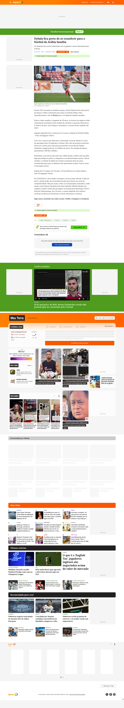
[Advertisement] (103, 585)
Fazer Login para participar (62, 244)
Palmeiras (10, 614)
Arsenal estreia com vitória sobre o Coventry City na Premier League (53, 584)
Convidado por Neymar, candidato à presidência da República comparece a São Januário (46, 618)
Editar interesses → (109, 326)
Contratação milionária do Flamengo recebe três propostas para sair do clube (80, 632)
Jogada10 (57, 220)
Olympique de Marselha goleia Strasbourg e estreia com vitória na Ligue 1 (25, 585)
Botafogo (21, 627)
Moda (45, 510)
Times (78, 32)
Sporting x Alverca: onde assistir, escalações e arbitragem (80, 584)
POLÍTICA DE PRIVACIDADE (77, 694)
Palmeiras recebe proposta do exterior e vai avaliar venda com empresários (75, 618)
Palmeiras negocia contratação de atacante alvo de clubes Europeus (20, 618)
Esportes (65, 220)
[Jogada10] (38, 205)
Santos (37, 614)
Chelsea (65, 552)
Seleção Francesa (23, 580)
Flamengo (75, 627)
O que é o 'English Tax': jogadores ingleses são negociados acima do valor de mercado (75, 562)
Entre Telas (74, 535)
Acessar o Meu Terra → (33, 318)
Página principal (18, 2)
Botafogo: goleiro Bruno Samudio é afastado (25, 630)
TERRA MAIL (85, 2)
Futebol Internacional (45, 220)
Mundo (45, 535)
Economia (18, 510)
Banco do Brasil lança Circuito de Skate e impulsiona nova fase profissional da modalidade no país (52, 632)
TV (17, 535)
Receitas (73, 522)
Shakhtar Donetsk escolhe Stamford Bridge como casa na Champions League (20, 571)
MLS (36, 567)
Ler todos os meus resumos (79, 343)
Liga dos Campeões (13, 567)
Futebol (73, 220)
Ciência (73, 510)
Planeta (19, 522)
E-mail (108, 2)
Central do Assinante (97, 2)
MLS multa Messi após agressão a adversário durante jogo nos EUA (48, 571)
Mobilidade (47, 522)
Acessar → (30, 365)
